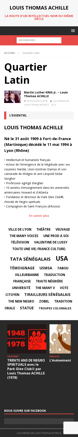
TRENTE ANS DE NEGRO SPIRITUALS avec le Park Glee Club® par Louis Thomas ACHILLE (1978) (26, 369)
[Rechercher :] (39, 40)
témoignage (22, 268)
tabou (62, 268)
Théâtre (43, 229)
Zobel (44, 301)
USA (62, 258)
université (21, 288)
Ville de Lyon (19, 229)
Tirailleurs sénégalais (47, 294)
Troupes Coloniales (55, 308)
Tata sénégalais (30, 259)
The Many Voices (24, 236)
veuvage (63, 229)
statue (27, 308)
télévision (20, 242)
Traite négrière (49, 281)
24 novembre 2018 (37, 100)
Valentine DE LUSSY (50, 242)
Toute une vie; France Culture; (39, 249)
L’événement (60, 360)
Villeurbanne (27, 274)
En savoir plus (39, 216)
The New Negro (21, 301)
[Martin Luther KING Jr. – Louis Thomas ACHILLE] (12, 97)
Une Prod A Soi (56, 236)
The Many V (45, 288)
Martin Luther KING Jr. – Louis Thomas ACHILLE (46, 94)
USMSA (46, 268)
